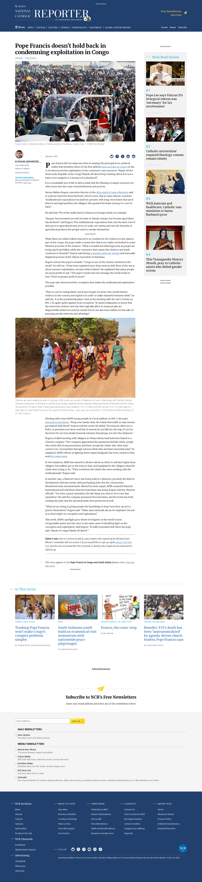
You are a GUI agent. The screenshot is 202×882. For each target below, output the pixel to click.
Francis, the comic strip (120, 622)
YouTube (89, 849)
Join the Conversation (24, 177)
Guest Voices (29, 622)
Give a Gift (96, 819)
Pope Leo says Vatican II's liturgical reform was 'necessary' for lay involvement (164, 100)
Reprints (128, 833)
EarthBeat (95, 27)
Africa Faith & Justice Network (112, 192)
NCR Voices (31, 58)
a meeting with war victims (105, 253)
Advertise (19, 871)
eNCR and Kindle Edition (103, 828)
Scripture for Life (23, 833)
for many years (59, 456)
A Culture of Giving (67, 819)
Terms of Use (81, 858)
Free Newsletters (99, 824)
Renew (173, 27)
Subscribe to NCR (99, 809)
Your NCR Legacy (66, 828)
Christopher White (69, 649)
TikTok (100, 849)
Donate (164, 27)
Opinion (65, 27)
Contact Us (129, 809)
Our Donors (64, 833)
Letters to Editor (132, 824)
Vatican (41, 27)
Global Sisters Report (118, 27)
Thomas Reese (24, 645)
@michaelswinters (22, 172)
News (31, 27)
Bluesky (73, 849)
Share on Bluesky (111, 156)
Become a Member (67, 814)
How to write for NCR (134, 814)
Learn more (27, 183)
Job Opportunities (133, 819)
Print (133, 156)
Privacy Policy (164, 819)
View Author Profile (22, 165)
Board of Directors (166, 828)
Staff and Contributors (168, 824)
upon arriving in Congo (114, 166)
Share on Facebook (117, 156)
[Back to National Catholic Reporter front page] (53, 15)
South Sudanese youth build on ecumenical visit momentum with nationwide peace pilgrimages (77, 636)
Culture (53, 27)
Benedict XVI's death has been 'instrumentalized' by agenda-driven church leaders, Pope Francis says (163, 634)
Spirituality (79, 27)
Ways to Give (64, 824)
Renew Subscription (101, 814)
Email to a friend (128, 156)
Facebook (84, 849)
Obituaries (20, 866)
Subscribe (182, 27)
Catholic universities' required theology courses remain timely (165, 154)
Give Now (62, 809)
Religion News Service (41, 645)
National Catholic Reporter (183, 848)
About (161, 809)
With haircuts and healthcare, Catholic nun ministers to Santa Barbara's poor (164, 209)
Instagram (95, 849)
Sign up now (176, 15)
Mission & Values (166, 814)
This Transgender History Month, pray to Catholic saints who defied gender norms (164, 265)
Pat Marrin (108, 633)
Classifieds (20, 861)
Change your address (134, 828)
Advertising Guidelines (66, 858)
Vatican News (158, 622)
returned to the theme (57, 422)
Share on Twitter (122, 156)
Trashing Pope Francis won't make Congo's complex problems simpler (32, 634)
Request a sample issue (102, 833)
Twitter (78, 849)
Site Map (102, 858)
